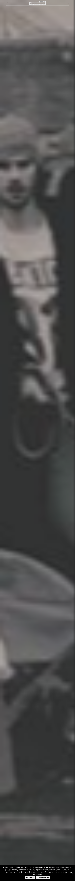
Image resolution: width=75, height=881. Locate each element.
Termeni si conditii (43, 877)
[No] (73, 873)
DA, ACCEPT (30, 877)
